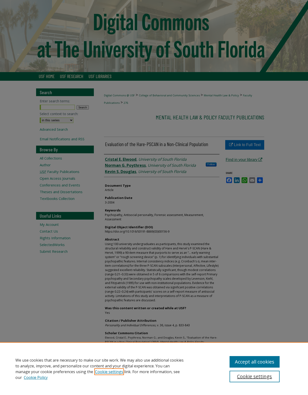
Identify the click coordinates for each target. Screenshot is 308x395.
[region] (154, 368)
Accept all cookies (254, 361)
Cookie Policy (36, 377)
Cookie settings (109, 371)
